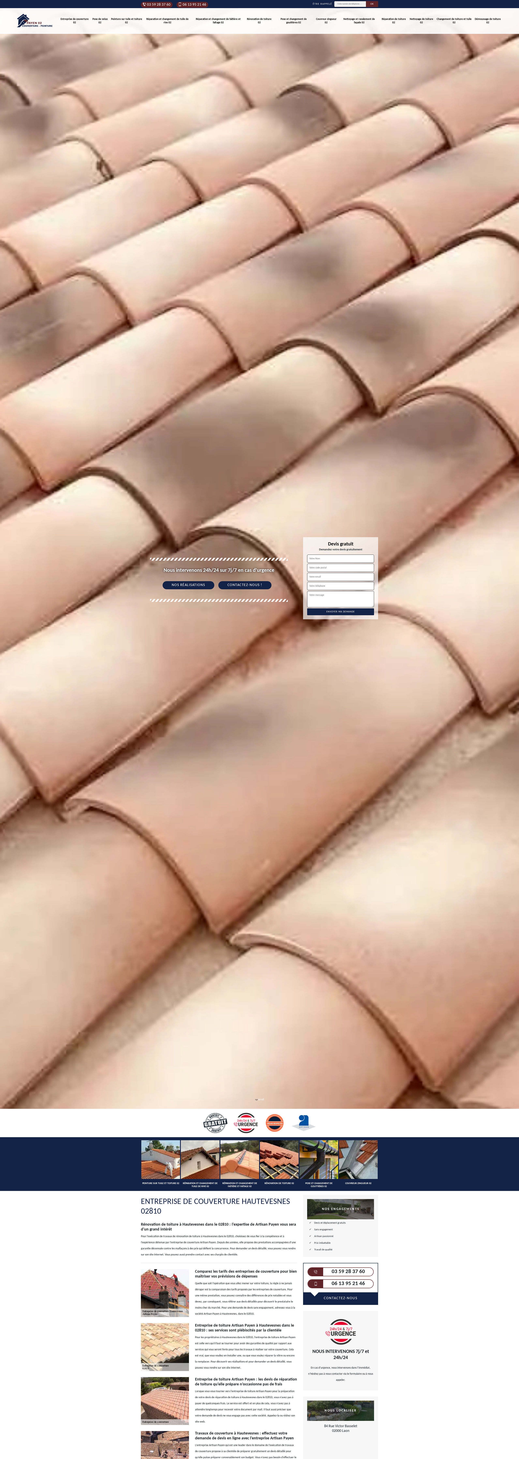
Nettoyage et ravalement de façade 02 (359, 21)
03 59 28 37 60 (158, 5)
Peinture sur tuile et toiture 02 (126, 21)
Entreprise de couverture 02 (75, 21)
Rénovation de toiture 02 (259, 21)
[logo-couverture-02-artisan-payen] (35, 21)
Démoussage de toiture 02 (488, 21)
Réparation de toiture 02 (394, 21)
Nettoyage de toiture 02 (421, 21)
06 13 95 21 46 (194, 5)
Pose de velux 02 (100, 21)
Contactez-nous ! (244, 585)
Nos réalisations (188, 585)
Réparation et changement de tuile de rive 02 (167, 21)
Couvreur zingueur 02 (326, 21)
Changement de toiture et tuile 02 (454, 21)
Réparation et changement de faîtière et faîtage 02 (218, 21)
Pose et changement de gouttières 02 (294, 21)
